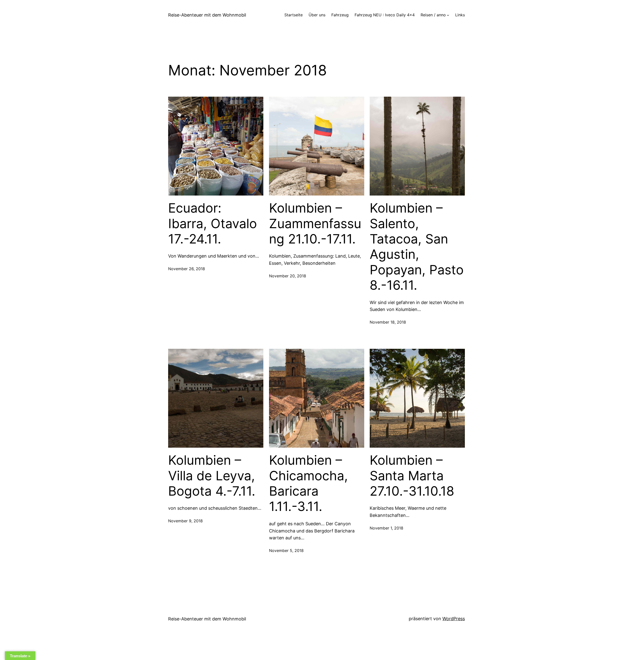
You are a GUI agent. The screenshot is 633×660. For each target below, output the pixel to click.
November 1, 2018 (386, 528)
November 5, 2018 (286, 550)
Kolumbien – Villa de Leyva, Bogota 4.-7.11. (211, 476)
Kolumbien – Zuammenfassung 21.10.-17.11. (315, 223)
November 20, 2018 (287, 275)
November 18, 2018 (388, 322)
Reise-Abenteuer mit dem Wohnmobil (207, 15)
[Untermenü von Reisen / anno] (448, 15)
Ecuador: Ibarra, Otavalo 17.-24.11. (212, 223)
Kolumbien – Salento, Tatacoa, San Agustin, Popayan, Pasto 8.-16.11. (417, 246)
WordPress (453, 618)
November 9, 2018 (185, 520)
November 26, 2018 (186, 268)
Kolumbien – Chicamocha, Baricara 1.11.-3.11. (308, 483)
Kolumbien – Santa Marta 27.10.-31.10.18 (412, 476)
